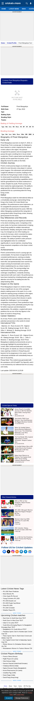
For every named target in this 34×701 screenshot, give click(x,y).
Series (20, 686)
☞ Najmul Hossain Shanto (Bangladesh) (13, 668)
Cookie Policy (20, 694)
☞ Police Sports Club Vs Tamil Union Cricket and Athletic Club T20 (16, 636)
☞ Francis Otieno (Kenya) (9, 656)
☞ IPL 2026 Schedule (8, 608)
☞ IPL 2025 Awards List (8, 601)
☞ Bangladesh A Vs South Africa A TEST (13, 629)
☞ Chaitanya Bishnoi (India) (9, 666)
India (24, 9)
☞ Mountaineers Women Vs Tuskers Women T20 (16, 648)
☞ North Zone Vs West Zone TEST (12, 620)
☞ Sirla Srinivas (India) (8, 661)
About (10, 686)
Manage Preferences (22, 698)
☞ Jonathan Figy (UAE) (8, 673)
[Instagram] (13, 551)
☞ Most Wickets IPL (7, 594)
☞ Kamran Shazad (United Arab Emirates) (14, 663)
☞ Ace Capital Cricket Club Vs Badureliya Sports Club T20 (16, 640)
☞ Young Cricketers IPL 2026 (10, 598)
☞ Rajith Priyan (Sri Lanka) (9, 659)
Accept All (9, 698)
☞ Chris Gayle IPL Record (9, 596)
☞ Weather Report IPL (8, 610)
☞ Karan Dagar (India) (8, 675)
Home (4, 9)
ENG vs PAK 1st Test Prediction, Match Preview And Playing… (22, 502)
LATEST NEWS (14, 9)
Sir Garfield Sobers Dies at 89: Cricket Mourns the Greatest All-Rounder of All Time (24, 448)
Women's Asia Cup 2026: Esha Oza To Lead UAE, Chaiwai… (22, 520)
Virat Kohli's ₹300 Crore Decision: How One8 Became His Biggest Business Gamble (23, 420)
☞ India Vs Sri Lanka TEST (9, 623)
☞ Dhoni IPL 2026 (6, 605)
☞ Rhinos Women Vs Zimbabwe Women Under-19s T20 (16, 644)
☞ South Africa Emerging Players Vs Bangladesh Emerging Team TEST (16, 625)
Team (15, 686)
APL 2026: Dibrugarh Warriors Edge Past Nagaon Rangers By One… (24, 511)
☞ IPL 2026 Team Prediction (10, 591)
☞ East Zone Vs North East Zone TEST (13, 618)
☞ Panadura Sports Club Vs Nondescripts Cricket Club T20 (16, 632)
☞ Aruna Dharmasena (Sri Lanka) (11, 670)
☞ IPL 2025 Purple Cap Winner (10, 603)
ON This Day (27, 686)
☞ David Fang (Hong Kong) (9, 677)
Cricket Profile (11, 43)
